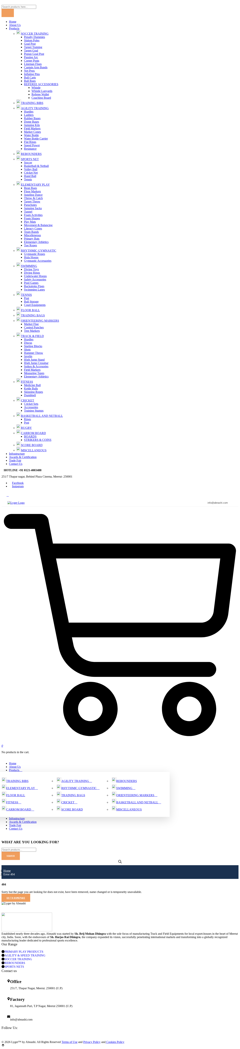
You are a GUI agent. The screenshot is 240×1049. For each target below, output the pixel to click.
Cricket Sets (31, 403)
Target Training (33, 47)
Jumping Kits (32, 125)
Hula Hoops (31, 257)
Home (12, 21)
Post (26, 298)
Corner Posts (31, 60)
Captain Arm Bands (35, 67)
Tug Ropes (30, 245)
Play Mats (30, 221)
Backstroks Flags (34, 286)
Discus (28, 342)
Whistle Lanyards (42, 91)
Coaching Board (41, 97)
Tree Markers (32, 330)
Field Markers (32, 128)
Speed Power (32, 145)
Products (14, 28)
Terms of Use (69, 1042)
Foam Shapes (32, 218)
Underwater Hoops (35, 276)
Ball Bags (30, 80)
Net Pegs (29, 70)
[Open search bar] (120, 861)
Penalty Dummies (34, 37)
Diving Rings (32, 272)
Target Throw (32, 201)
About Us (15, 25)
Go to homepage (16, 897)
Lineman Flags (33, 64)
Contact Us (15, 463)
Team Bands (31, 231)
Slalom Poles (31, 40)
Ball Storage (31, 301)
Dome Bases (31, 121)
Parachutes (30, 204)
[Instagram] (120, 1038)
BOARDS (30, 436)
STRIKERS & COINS (37, 439)
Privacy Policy (91, 1042)
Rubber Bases (32, 118)
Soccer (28, 162)
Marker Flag (31, 324)
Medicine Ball (32, 385)
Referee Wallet (40, 94)
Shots (27, 349)
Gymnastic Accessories (37, 260)
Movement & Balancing (38, 225)
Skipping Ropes (33, 391)
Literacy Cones (33, 228)
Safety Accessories (35, 279)
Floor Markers (32, 191)
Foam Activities (33, 215)
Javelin (28, 356)
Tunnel (28, 211)
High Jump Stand (34, 359)
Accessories (31, 407)
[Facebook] (120, 1035)
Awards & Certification (23, 457)
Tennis (28, 179)
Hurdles (28, 111)
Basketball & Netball (36, 165)
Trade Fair (15, 460)
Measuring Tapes (34, 373)
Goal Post (30, 43)
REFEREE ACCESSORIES (41, 84)
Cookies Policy (115, 1042)
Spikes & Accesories (36, 366)
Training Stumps (34, 410)
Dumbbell (30, 395)
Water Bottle (31, 135)
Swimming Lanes (34, 289)
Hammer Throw (33, 352)
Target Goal (31, 50)
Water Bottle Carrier (36, 138)
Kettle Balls (31, 388)
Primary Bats (31, 238)
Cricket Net (31, 172)
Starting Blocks (33, 346)
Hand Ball (30, 176)
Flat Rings (30, 142)
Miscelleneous (32, 235)
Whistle (36, 87)
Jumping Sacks (33, 208)
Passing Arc (31, 57)
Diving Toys (31, 269)
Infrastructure (17, 453)
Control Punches (34, 327)
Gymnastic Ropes (34, 254)
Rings (27, 419)
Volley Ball (30, 169)
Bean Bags (30, 188)
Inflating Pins (32, 74)
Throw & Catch (33, 198)
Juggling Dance (33, 194)
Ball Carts (30, 77)
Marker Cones (32, 131)
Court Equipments (35, 305)
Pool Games (31, 282)
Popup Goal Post (34, 53)
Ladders (29, 115)
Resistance (30, 148)
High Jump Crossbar (36, 363)
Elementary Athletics (36, 242)
